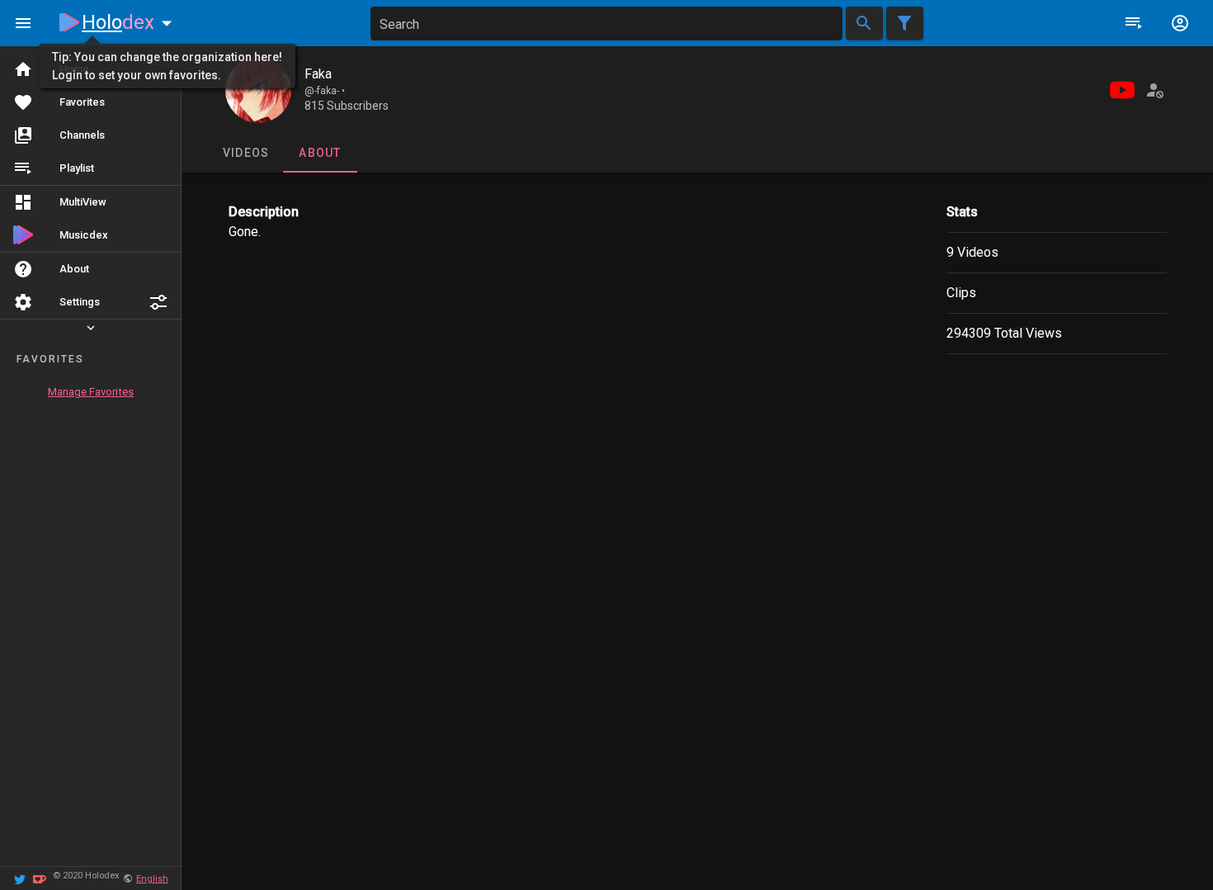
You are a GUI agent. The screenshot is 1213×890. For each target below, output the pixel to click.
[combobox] (606, 23)
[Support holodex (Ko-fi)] (39, 878)
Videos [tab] (245, 152)
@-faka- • (324, 91)
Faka (318, 74)
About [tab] (320, 152)
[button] (158, 302)
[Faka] (258, 90)
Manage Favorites (91, 392)
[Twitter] (19, 878)
